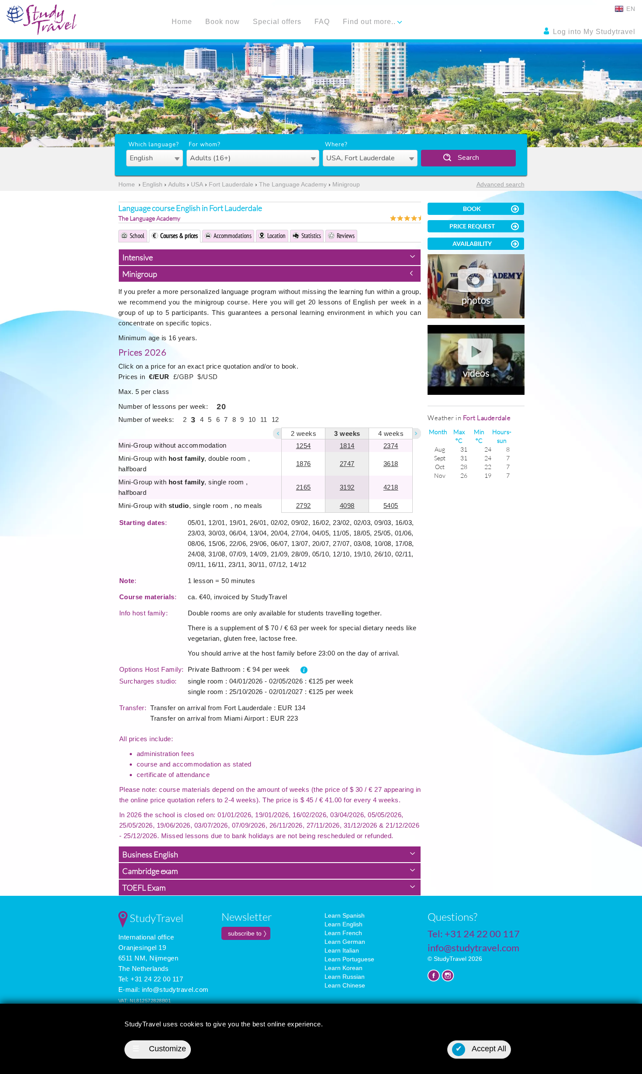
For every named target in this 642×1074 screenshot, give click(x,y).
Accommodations (233, 235)
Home (182, 21)
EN (629, 8)
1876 (303, 463)
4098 (347, 505)
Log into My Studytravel (593, 31)
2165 (303, 487)
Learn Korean (343, 967)
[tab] (269, 257)
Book (472, 208)
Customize (159, 1048)
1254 (303, 445)
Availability (472, 243)
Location (276, 235)
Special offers (277, 21)
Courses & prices (179, 235)
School (137, 235)
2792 (303, 505)
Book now (222, 21)
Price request (472, 226)
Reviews (346, 235)
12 (275, 419)
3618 (390, 463)
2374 (390, 445)
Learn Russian (344, 976)
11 (263, 419)
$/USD (207, 376)
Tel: (474, 933)
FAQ (322, 21)
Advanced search (500, 184)
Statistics (311, 235)
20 (221, 406)
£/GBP (183, 376)
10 (252, 419)
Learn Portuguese (349, 959)
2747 (347, 463)
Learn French (343, 932)
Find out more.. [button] (370, 21)
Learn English (343, 924)
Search (468, 157)
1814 (347, 445)
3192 (347, 487)
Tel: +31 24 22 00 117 (150, 979)
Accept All (481, 1048)
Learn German (344, 941)
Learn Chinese (344, 985)
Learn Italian (341, 950)
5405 (390, 505)
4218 (390, 487)
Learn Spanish (344, 915)
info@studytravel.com (175, 989)
